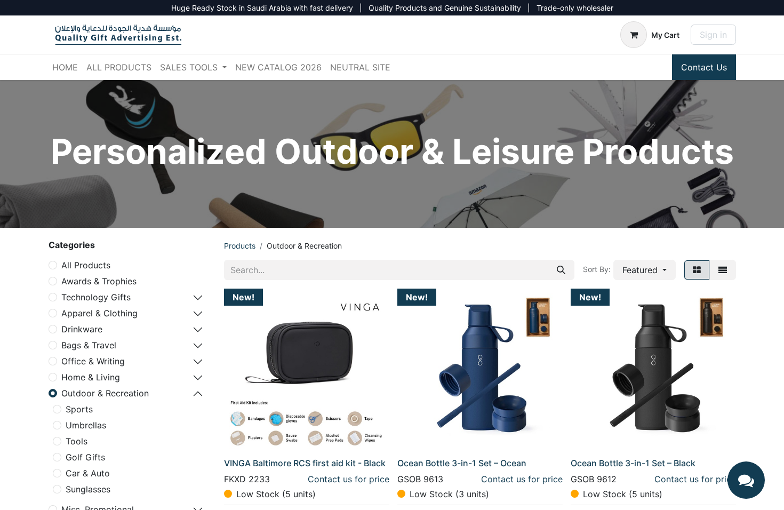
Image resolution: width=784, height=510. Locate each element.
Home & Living (90, 377)
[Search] (561, 270)
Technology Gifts (96, 297)
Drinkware (81, 329)
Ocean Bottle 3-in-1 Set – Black (633, 463)
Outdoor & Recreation (105, 393)
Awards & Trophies (99, 281)
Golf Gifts (85, 457)
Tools (76, 441)
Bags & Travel (88, 345)
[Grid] (697, 270)
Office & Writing (93, 361)
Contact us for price (348, 479)
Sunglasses (88, 489)
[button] (644, 270)
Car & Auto (88, 473)
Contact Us (704, 67)
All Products (85, 265)
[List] (722, 270)
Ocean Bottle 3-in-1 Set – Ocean (461, 463)
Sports (79, 409)
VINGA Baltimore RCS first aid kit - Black (305, 463)
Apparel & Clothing (99, 313)
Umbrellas (86, 425)
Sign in (713, 34)
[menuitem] (65, 67)
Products (239, 245)
